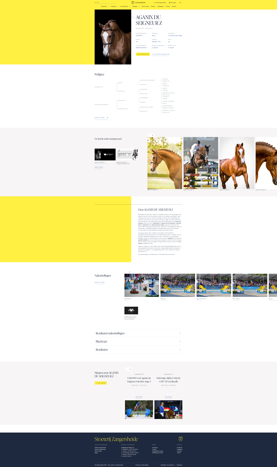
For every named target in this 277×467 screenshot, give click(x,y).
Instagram (179, 449)
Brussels (173, 2)
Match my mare (100, 117)
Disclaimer (179, 465)
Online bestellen (143, 54)
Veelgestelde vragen (157, 451)
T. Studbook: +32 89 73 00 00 (129, 449)
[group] (164, 164)
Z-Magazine (160, 6)
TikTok (179, 452)
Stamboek (104, 6)
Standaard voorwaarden (167, 465)
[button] (149, 135)
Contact (174, 6)
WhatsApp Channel (157, 452)
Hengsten (113, 6)
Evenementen (124, 6)
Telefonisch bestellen (161, 54)
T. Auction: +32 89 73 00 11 (128, 451)
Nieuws (153, 6)
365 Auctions (145, 6)
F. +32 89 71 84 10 (126, 456)
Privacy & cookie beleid (141, 465)
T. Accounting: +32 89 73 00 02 (130, 452)
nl (180, 2)
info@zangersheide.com (127, 447)
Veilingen (135, 6)
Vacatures (155, 447)
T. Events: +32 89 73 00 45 (128, 454)
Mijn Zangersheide (161, 2)
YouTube (179, 451)
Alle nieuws (102, 383)
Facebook (179, 447)
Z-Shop (168, 6)
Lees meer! (139, 397)
